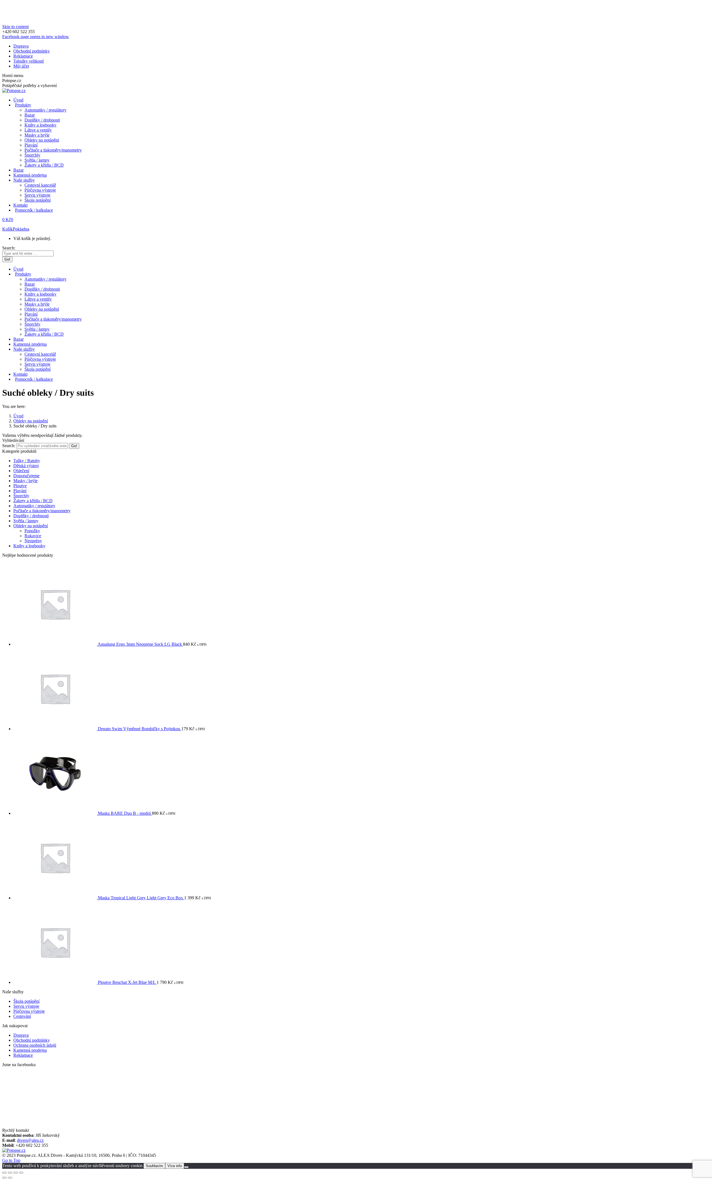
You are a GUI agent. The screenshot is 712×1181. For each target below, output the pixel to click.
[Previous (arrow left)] (4, 1177)
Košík (7, 229)
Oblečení (21, 470)
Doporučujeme (26, 475)
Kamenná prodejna (30, 1050)
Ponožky (32, 530)
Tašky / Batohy (26, 460)
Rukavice (32, 535)
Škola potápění (26, 1001)
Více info (174, 1166)
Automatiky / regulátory (34, 505)
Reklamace (23, 1055)
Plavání (19, 490)
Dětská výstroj (26, 465)
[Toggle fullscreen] (15, 1172)
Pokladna (21, 229)
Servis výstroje (26, 1006)
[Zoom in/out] (21, 1172)
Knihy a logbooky (29, 545)
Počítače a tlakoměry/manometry (42, 510)
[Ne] (186, 1167)
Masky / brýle (25, 480)
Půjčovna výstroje (29, 1011)
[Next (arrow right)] (10, 1177)
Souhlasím (154, 1166)
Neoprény (33, 540)
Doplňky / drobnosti (31, 515)
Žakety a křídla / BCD (33, 500)
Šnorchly (21, 495)
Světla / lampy (25, 520)
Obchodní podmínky (31, 1040)
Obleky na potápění (30, 525)
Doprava (21, 1035)
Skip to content (15, 26)
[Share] (10, 1172)
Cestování (22, 1016)
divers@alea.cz (30, 1140)
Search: (8, 445)
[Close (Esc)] (4, 1172)
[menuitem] (21, 46)
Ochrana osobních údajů (34, 1045)
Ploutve (20, 485)
